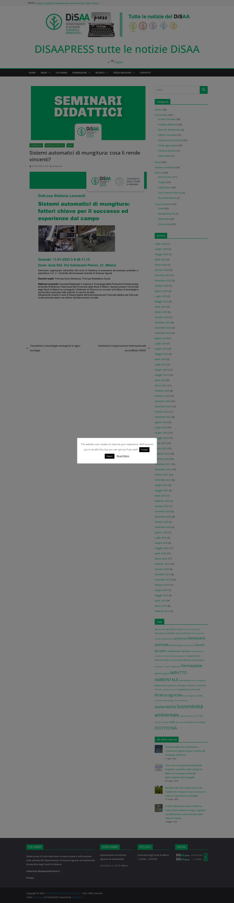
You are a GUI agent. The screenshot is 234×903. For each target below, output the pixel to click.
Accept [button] (144, 449)
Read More (123, 456)
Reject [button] (110, 456)
